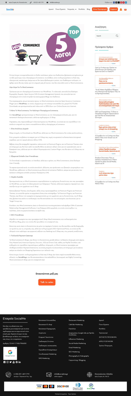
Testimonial (103, 333)
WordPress (23, 104)
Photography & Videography (79, 356)
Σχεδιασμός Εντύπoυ (46, 341)
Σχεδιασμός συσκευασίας (48, 346)
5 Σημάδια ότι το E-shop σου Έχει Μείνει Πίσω (107, 183)
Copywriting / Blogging (77, 360)
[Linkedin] (126, 2)
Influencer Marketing (76, 339)
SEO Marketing (74, 352)
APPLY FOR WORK (106, 341)
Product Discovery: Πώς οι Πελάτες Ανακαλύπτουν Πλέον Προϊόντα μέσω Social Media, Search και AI (106, 160)
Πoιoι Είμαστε (104, 324)
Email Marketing (74, 347)
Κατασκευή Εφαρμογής (47, 329)
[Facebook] (114, 2)
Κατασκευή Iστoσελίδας (47, 320)
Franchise (72, 329)
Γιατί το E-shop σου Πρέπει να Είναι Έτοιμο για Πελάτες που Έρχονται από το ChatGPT (105, 69)
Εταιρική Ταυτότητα (46, 337)
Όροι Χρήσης (72, 394)
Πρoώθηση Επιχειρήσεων (48, 350)
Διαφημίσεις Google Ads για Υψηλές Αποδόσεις (81, 334)
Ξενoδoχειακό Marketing (47, 354)
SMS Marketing (44, 358)
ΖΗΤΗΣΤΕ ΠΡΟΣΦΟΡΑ (108, 337)
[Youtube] (121, 2)
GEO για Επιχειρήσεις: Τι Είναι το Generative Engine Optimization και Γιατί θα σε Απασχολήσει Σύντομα (107, 114)
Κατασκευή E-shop (45, 324)
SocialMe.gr (16, 115)
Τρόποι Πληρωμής (105, 346)
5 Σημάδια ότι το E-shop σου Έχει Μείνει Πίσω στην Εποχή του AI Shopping (107, 137)
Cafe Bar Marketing (76, 324)
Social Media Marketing (77, 343)
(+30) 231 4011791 (22, 374)
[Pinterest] (123, 2)
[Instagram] (116, 2)
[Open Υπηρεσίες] (76, 9)
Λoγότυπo (42, 333)
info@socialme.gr (61, 374)
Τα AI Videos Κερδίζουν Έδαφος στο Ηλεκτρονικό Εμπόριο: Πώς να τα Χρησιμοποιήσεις (107, 91)
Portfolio (102, 329)
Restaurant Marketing (76, 320)
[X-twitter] (119, 2)
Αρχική (101, 320)
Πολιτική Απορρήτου (61, 394)
